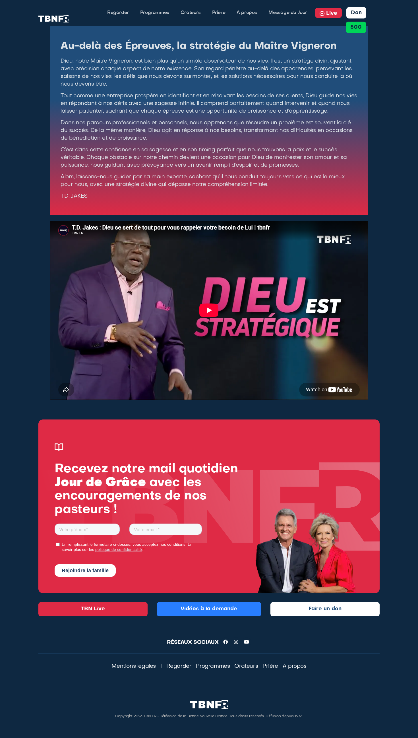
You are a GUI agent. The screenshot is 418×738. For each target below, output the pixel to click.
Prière (218, 13)
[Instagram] (236, 641)
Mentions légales (133, 666)
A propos (247, 13)
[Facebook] (225, 641)
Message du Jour (287, 13)
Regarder (118, 13)
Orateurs (191, 13)
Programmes (154, 13)
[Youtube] (246, 641)
